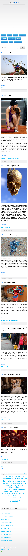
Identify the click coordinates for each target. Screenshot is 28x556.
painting (14, 500)
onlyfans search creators (6, 522)
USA (8, 459)
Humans (20, 483)
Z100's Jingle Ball (12, 427)
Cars (23, 476)
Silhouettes (4, 493)
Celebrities (3, 459)
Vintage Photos (6, 498)
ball (9, 419)
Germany (15, 483)
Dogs (13, 481)
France (11, 483)
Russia (23, 491)
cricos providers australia (6, 540)
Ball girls (17, 158)
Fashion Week (6, 483)
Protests (19, 491)
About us (3, 544)
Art (13, 476)
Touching (4, 53)
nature (9, 500)
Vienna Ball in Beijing (13, 374)
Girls (2, 158)
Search (22, 47)
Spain (2, 495)
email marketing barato (6, 534)
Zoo (12, 498)
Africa (6, 476)
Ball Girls (9, 95)
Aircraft (9, 476)
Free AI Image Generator (7, 516)
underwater (13, 501)
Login (14, 468)
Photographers (14, 487)
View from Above (23, 495)
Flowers (6, 227)
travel (24, 500)
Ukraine (16, 495)
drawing (23, 498)
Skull (10, 227)
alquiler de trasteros (5, 513)
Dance (5, 419)
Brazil (15, 476)
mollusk (13, 274)
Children (11, 478)
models (4, 500)
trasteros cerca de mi (6, 531)
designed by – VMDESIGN (7, 549)
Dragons (12, 53)
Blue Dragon (14, 235)
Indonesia (3, 320)
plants (2, 227)
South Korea (24, 493)
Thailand (7, 495)
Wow (2, 166)
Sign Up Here (7, 468)
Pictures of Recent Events (14, 489)
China (2, 366)
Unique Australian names (7, 525)
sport (5, 158)
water (2, 274)
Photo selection (10, 158)
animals (15, 498)
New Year (6, 366)
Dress (17, 481)
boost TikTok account (6, 537)
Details (3, 85)
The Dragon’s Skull (13, 166)
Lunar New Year (14, 320)
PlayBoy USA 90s (5, 519)
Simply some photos (14, 494)
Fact (2, 95)
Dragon (2, 87)
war (17, 501)
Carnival (19, 476)
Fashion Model (22, 481)
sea (9, 274)
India (24, 483)
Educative (4, 235)
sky (17, 500)
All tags (24, 473)
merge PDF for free (5, 528)
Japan (11, 485)
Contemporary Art (22, 478)
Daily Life (6, 481)
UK (10, 495)
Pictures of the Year (10, 491)
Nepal (14, 485)
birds (20, 498)
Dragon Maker (11, 282)
